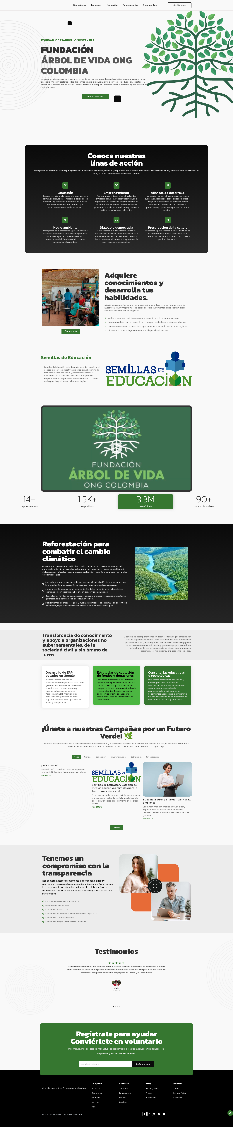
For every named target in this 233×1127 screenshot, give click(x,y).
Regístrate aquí (143, 1064)
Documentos (150, 5)
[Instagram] (149, 1114)
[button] (116, 448)
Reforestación (130, 5)
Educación (112, 5)
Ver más (116, 827)
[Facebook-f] (145, 1114)
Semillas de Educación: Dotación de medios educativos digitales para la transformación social (114, 788)
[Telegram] (159, 1114)
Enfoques (96, 5)
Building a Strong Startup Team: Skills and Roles (167, 801)
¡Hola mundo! (49, 765)
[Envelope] (164, 1114)
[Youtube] (154, 1114)
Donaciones (79, 5)
